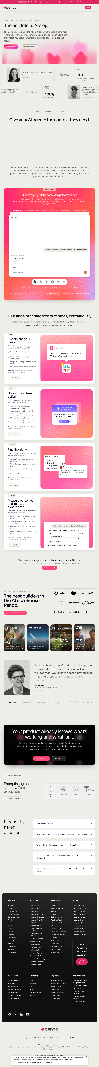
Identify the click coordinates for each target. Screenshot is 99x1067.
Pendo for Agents (29, 427)
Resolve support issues (80, 210)
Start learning (74, 2)
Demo (88, 7)
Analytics (11, 479)
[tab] (35, 281)
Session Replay (30, 478)
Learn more (13, 378)
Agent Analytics (13, 372)
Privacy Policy (33, 1038)
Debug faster (53, 210)
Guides (17, 427)
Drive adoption (28, 210)
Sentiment (30, 370)
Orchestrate (17, 428)
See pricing (59, 758)
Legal (26, 1038)
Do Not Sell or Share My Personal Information (28, 1062)
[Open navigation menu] (94, 8)
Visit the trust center (12, 799)
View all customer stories (14, 613)
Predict (10, 428)
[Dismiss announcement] (97, 2)
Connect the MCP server (82, 293)
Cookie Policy (68, 1059)
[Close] (86, 1056)
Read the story (38, 691)
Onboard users (16, 210)
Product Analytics (20, 370)
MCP (73, 287)
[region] (49, 1060)
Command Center (20, 539)
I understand (49, 1062)
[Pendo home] (10, 7)
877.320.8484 (70, 1038)
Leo (24, 372)
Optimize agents (41, 210)
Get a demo (52, 293)
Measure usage (65, 210)
